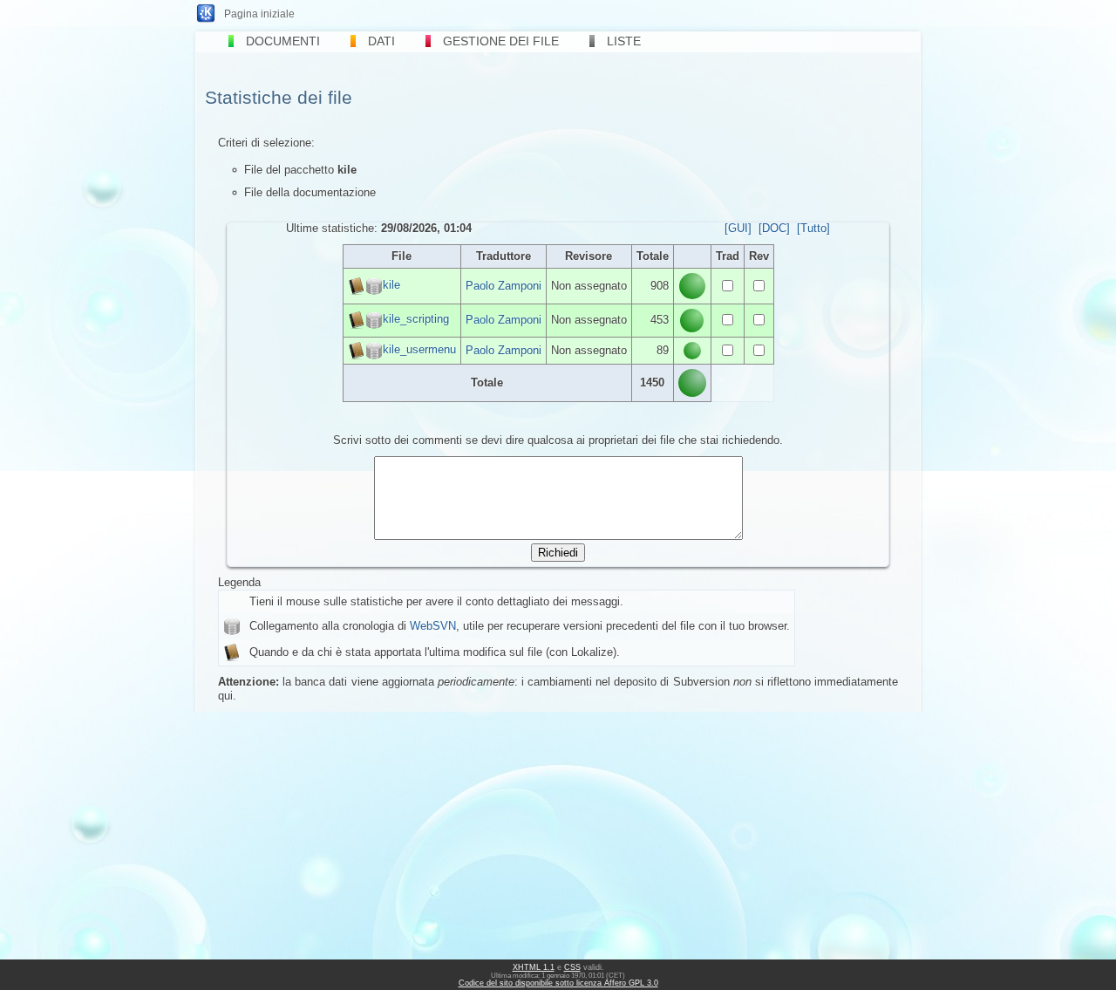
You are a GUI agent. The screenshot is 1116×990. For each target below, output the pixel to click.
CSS (572, 967)
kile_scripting (416, 319)
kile (391, 284)
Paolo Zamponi (503, 285)
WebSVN (433, 625)
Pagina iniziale (259, 14)
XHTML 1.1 (534, 967)
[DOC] (774, 228)
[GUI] (738, 228)
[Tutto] (813, 228)
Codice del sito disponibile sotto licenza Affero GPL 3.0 (558, 983)
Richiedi (558, 552)
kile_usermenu (419, 349)
